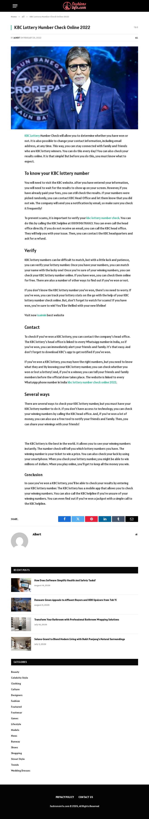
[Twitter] (14, 154)
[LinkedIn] (14, 163)
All (136, 37)
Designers (16, 695)
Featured (16, 706)
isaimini (42, 315)
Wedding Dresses (20, 770)
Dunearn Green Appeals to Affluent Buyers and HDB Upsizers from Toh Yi (75, 600)
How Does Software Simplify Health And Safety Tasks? (65, 580)
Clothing (16, 683)
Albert (17, 37)
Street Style (18, 759)
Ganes (14, 718)
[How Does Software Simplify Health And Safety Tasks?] (21, 585)
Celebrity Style (19, 677)
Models (15, 730)
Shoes (14, 747)
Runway (15, 741)
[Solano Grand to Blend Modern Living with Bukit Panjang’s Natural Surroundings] (21, 644)
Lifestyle (16, 724)
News (14, 735)
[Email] (14, 182)
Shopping (16, 753)
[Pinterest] (14, 173)
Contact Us (85, 797)
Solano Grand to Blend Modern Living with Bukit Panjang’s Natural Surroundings (79, 639)
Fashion (15, 701)
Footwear (16, 712)
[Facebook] (14, 145)
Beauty (15, 672)
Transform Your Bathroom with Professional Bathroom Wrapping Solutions (77, 619)
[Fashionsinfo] (74, 6)
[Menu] (15, 6)
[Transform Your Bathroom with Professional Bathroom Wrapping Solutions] (21, 624)
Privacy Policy (65, 797)
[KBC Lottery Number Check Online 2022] (74, 87)
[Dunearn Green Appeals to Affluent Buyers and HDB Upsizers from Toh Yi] (21, 605)
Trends (15, 764)
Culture (15, 689)
